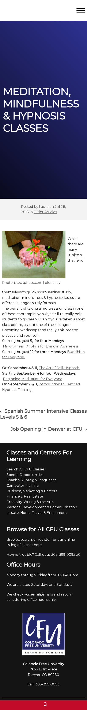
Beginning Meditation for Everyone (32, 379)
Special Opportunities (25, 475)
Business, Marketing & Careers (32, 491)
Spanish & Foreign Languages (31, 480)
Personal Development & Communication (42, 507)
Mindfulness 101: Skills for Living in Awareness (40, 346)
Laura (44, 207)
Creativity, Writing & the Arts (30, 502)
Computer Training (23, 486)
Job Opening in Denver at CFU (46, 429)
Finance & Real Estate (25, 496)
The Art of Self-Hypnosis (59, 368)
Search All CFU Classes (25, 469)
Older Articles (45, 212)
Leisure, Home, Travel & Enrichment (37, 513)
